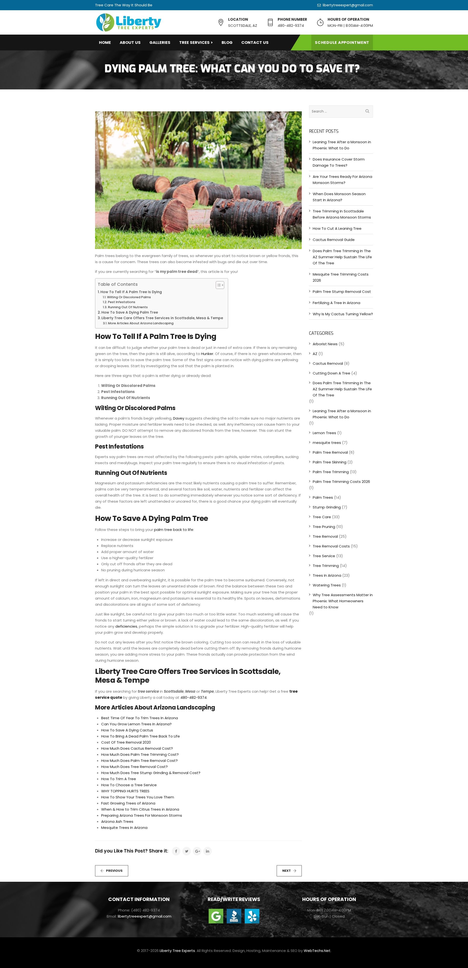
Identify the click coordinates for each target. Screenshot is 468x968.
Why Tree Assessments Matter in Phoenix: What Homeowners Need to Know (343, 601)
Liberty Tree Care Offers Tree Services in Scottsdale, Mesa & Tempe (162, 318)
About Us (130, 42)
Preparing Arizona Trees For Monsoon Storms (141, 815)
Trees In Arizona (327, 575)
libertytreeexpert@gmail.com (348, 5)
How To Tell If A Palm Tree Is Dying (131, 291)
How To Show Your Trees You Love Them (137, 797)
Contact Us (255, 42)
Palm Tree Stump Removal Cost (342, 291)
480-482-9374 (193, 697)
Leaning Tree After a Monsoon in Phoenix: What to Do (342, 145)
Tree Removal (325, 536)
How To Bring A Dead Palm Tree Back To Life (140, 736)
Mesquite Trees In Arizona (124, 827)
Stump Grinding (327, 507)
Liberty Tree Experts (177, 950)
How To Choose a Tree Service (129, 784)
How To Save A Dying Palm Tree (129, 312)
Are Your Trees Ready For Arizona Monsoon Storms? (342, 179)
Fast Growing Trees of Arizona (128, 803)
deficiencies (126, 626)
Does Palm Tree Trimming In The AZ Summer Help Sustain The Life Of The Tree (342, 257)
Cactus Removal (328, 363)
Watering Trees (327, 585)
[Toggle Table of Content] (217, 285)
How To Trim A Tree (118, 778)
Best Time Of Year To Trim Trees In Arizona (139, 717)
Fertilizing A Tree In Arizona (336, 302)
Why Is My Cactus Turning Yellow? (343, 313)
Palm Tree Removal (330, 452)
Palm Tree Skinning (329, 462)
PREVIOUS (114, 870)
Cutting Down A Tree (331, 373)
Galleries (159, 42)
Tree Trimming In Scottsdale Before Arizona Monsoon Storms (342, 214)
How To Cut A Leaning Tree (337, 228)
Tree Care (322, 516)
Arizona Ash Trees (117, 821)
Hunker (207, 353)
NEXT (286, 870)
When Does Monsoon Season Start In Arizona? (339, 196)
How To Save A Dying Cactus (127, 730)
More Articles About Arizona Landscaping (141, 323)
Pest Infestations (121, 302)
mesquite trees (327, 442)
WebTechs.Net (317, 950)
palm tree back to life (173, 529)
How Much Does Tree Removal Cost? (134, 766)
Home (105, 42)
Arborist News (325, 343)
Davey (178, 418)
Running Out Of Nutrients (128, 307)
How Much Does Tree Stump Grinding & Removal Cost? (150, 772)
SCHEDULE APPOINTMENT (342, 42)
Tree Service (324, 555)
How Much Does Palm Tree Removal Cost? (139, 760)
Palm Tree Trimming (331, 471)
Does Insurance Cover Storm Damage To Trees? (339, 162)
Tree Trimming (326, 565)
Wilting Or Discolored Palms (129, 297)
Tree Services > (196, 42)
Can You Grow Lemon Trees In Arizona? (136, 724)
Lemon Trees (324, 432)
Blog (227, 42)
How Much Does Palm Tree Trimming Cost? (140, 754)
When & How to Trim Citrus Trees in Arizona (140, 809)
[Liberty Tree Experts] (128, 22)
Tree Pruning (324, 526)
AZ (315, 353)
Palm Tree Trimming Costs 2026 (341, 481)
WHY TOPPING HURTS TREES (125, 791)
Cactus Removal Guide (334, 239)
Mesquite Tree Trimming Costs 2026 (341, 277)
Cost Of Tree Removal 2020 (126, 742)
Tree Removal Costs (331, 546)
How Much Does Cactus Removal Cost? (137, 748)
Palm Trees (323, 497)
